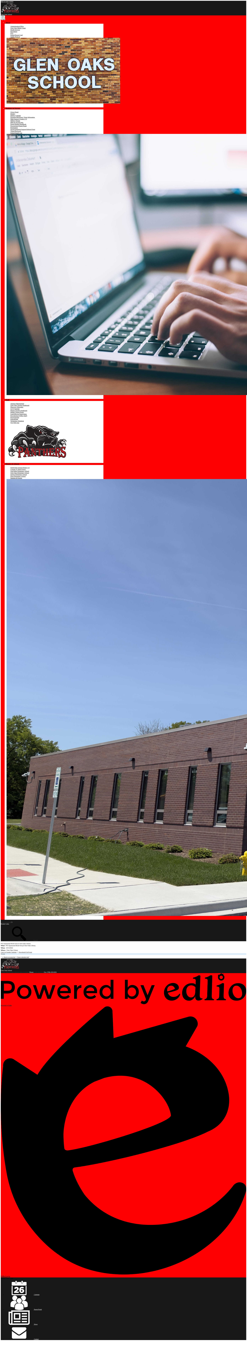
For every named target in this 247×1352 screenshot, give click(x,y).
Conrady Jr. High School (18, 469)
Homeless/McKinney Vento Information (22, 117)
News (36, 1324)
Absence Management (17, 404)
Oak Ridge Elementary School (19, 471)
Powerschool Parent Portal (18, 126)
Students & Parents (16, 478)
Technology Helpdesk (17, 421)
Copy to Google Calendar (8, 952)
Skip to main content (7, 1)
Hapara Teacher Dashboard (18, 410)
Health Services (15, 30)
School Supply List (16, 133)
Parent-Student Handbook (18, 124)
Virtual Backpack (15, 131)
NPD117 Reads (15, 121)
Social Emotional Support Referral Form (22, 129)
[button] (8, 23)
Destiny (12, 114)
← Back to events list (8, 957)
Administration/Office (17, 26)
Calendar (36, 1294)
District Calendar (15, 115)
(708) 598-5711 (39, 972)
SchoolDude (14, 419)
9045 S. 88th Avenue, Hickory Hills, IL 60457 (15, 972)
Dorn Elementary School (18, 476)
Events (3, 954)
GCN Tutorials (14, 409)
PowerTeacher (14, 417)
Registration (14, 128)
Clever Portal (14, 112)
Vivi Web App (14, 423)
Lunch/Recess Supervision (18, 414)
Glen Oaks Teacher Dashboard (19, 405)
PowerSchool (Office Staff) (18, 416)
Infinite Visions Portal (17, 412)
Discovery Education (16, 407)
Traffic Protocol (15, 37)
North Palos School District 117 (20, 468)
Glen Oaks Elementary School (19, 473)
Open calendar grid (23, 957)
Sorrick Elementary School (18, 474)
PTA (11, 33)
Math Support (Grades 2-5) (18, 119)
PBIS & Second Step (16, 122)
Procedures (13, 31)
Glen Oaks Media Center (18, 28)
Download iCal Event (25, 952)
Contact (36, 1339)
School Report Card (16, 35)
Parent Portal (38, 1309)
